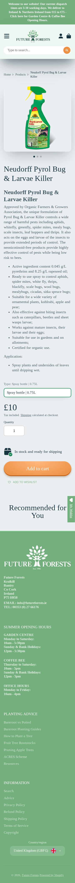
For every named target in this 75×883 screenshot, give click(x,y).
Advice (9, 798)
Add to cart (37, 468)
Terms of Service (16, 826)
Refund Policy (14, 812)
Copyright (11, 832)
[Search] (66, 50)
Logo (32, 36)
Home (7, 74)
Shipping (26, 415)
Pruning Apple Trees (19, 750)
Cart (68, 36)
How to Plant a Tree (18, 736)
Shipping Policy (15, 819)
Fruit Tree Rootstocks (19, 743)
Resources (11, 764)
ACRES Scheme (15, 757)
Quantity (9, 422)
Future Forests (30, 875)
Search (9, 791)
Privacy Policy (14, 805)
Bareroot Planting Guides (22, 729)
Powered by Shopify (52, 875)
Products (20, 74)
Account (60, 36)
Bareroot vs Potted (17, 722)
